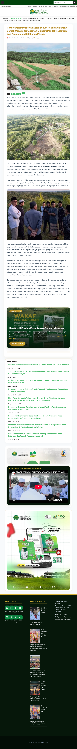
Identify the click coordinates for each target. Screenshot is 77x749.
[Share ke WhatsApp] (19, 94)
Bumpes (20, 18)
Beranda (14, 18)
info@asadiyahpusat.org (63, 617)
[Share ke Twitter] (16, 94)
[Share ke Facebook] (12, 94)
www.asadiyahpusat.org (63, 619)
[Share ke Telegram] (23, 94)
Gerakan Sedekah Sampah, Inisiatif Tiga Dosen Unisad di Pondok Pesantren (38, 365)
